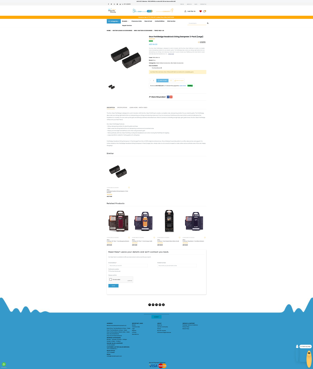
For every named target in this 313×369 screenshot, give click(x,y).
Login (133, 328)
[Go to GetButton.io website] (4, 367)
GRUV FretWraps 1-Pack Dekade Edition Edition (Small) (168, 240)
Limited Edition (159, 21)
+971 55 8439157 (111, 345)
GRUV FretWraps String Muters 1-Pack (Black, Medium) (193, 240)
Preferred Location (113, 269)
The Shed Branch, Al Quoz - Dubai (121, 328)
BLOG (196, 4)
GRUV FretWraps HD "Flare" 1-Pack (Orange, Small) (142, 240)
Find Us (159, 328)
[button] (205, 10)
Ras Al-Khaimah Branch (116, 335)
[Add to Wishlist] (171, 80)
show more (171, 54)
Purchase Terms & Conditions (190, 325)
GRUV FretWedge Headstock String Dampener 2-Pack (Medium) (117, 191)
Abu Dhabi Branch (114, 334)
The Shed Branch (156, 68)
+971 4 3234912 (126, 4)
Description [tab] (111, 107)
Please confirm (112, 275)
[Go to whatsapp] (4, 364)
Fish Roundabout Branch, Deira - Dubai (119, 332)
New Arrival (148, 21)
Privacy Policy (186, 327)
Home (109, 30)
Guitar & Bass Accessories (122, 30)
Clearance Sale (136, 21)
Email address (112, 262)
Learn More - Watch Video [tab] (138, 107)
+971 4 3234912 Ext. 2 (112, 348)
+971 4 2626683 (111, 352)
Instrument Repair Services (164, 332)
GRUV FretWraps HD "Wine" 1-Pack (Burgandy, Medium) (118, 240)
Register (134, 330)
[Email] (171, 97)
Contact (134, 332)
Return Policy (186, 328)
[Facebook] (168, 97)
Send (113, 285)
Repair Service (127, 25)
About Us (159, 325)
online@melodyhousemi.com (114, 356)
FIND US (182, 4)
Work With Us (135, 334)
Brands (134, 325)
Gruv (154, 60)
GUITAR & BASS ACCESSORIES (113, 187)
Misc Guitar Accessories (143, 30)
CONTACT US (203, 4)
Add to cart (163, 80)
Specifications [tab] (122, 107)
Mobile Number (161, 262)
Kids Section (171, 21)
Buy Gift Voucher (161, 330)
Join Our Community (162, 327)
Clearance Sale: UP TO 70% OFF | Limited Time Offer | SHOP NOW (156, 17)
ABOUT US (189, 4)
